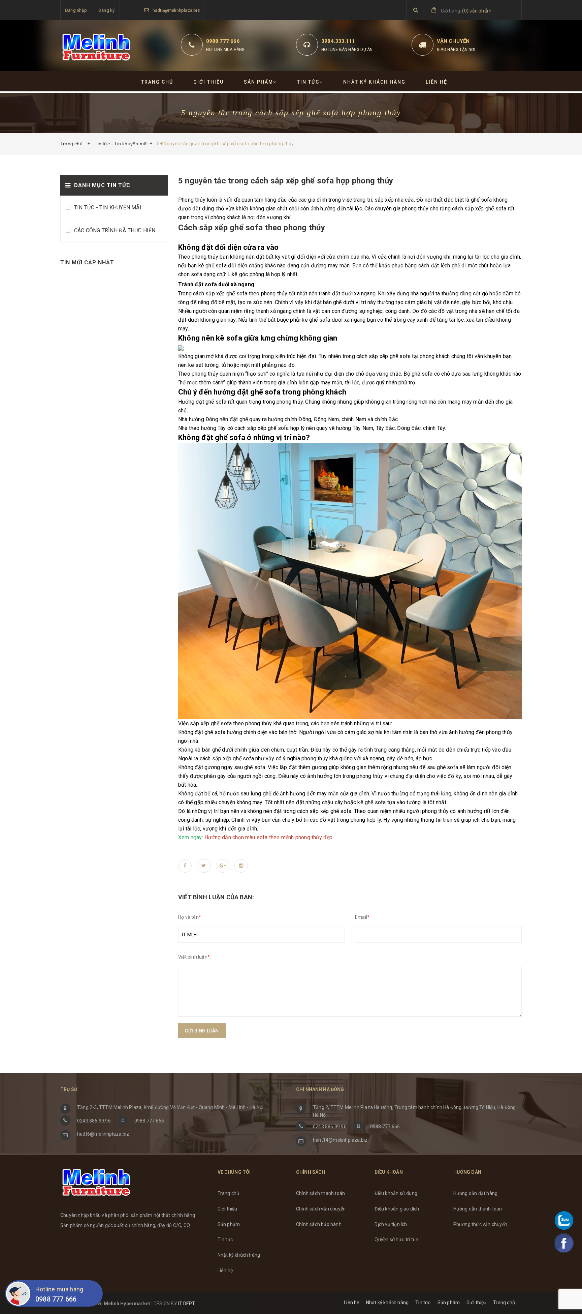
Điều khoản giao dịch (397, 1208)
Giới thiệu (208, 82)
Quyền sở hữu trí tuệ (396, 1239)
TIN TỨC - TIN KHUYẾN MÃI (107, 207)
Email (362, 917)
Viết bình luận (194, 957)
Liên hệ (436, 82)
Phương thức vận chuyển (480, 1224)
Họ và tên (189, 917)
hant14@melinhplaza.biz (340, 1140)
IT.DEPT (186, 1303)
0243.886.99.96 (94, 1120)
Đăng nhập (76, 10)
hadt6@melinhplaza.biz (176, 10)
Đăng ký (106, 10)
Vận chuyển (453, 41)
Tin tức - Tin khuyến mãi (121, 143)
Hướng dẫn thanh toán (477, 1208)
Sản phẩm (258, 82)
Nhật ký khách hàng (374, 82)
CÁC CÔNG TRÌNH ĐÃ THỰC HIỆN (114, 230)
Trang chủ (157, 82)
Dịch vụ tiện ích (391, 1224)
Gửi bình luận (202, 1030)
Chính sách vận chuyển (321, 1208)
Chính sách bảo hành (319, 1224)
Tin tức (308, 82)
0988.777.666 (149, 1120)
